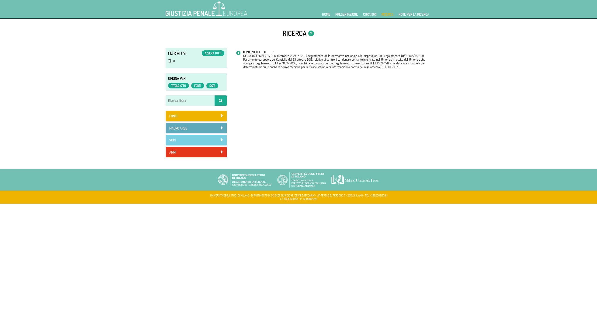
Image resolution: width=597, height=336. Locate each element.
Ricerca (387, 14)
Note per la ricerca (414, 14)
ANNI (172, 152)
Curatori (369, 14)
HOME (326, 14)
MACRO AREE (178, 128)
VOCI (172, 140)
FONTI (173, 116)
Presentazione (346, 14)
